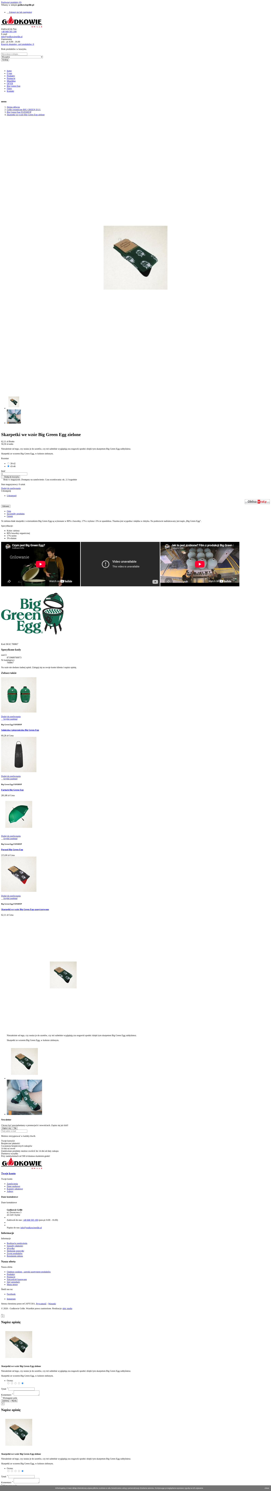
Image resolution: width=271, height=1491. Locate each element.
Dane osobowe (13, 1186)
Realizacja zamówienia (17, 1243)
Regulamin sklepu (15, 1256)
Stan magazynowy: (9, 484)
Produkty (11, 76)
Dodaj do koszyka (10, 477)
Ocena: (10, 1380)
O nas (9, 73)
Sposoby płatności (15, 1246)
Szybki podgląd (9, 719)
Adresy (10, 1191)
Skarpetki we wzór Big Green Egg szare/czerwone (25, 909)
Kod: (3, 644)
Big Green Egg (13, 86)
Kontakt (10, 91)
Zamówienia (12, 1184)
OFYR (10, 83)
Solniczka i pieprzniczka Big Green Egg (20, 730)
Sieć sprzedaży (13, 1282)
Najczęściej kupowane (17, 1279)
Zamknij (5, 1401)
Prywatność (41, 1303)
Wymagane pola (9, 1398)
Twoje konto (8, 1173)
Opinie (10, 516)
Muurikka (11, 81)
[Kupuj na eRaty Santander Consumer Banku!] (257, 503)
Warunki (52, 1303)
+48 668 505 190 (9, 31)
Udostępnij (12, 495)
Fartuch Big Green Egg (12, 790)
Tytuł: (4, 1389)
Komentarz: (7, 1395)
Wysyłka (11, 1248)
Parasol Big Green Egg (12, 849)
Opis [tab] (9, 511)
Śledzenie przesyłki (15, 1251)
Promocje (11, 78)
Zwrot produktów (15, 1253)
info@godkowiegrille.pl (11, 36)
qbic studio (67, 1308)
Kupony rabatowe (15, 1189)
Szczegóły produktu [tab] (16, 514)
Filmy (9, 88)
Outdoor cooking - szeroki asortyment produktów (29, 1272)
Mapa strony (12, 1284)
